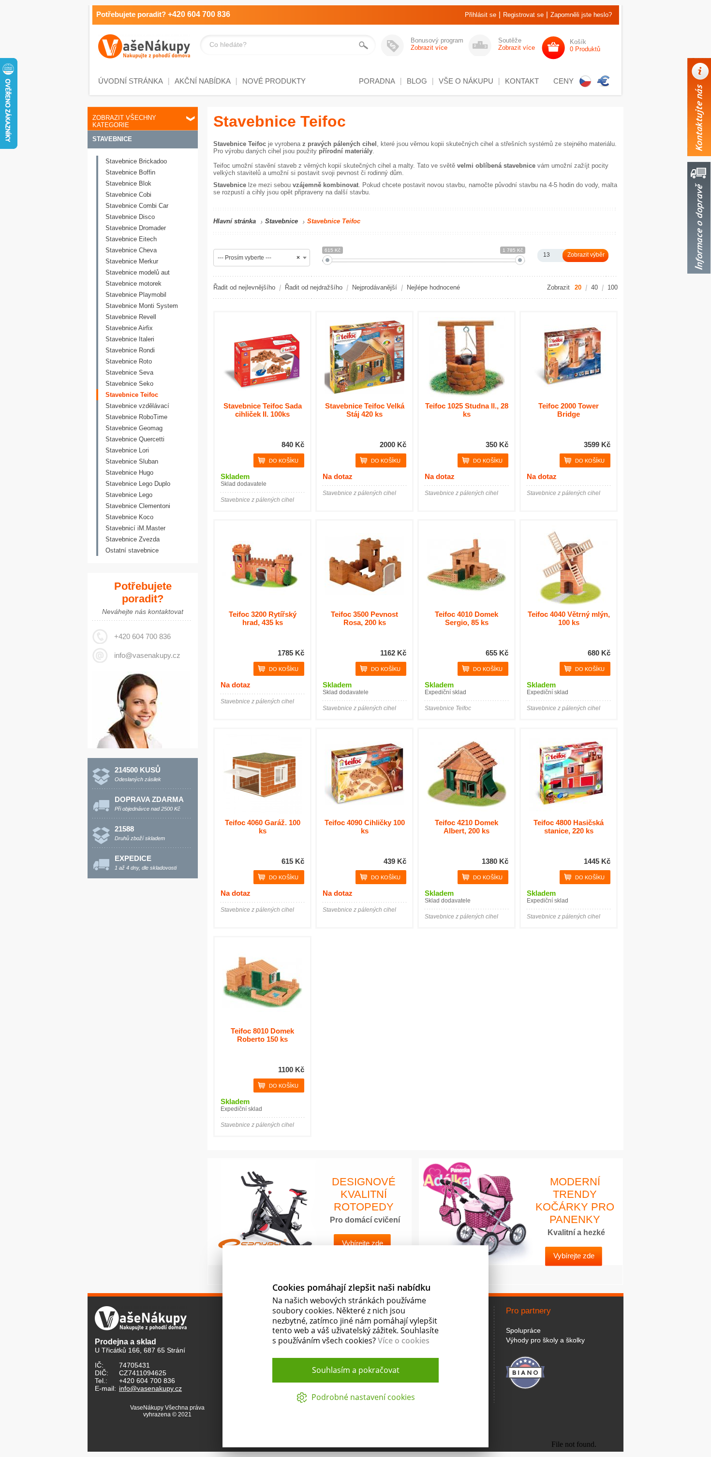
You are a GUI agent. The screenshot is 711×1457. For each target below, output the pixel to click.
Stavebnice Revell (130, 317)
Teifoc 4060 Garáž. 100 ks (262, 826)
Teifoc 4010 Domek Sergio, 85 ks (466, 618)
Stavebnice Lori (127, 450)
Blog (417, 81)
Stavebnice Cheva (131, 250)
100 (612, 287)
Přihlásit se (480, 14)
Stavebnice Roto (128, 361)
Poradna (377, 81)
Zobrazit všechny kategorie (124, 121)
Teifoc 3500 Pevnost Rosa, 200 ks (364, 618)
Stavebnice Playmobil (135, 294)
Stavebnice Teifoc (131, 394)
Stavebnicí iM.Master (135, 528)
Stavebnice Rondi (130, 350)
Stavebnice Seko (129, 383)
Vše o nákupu (466, 81)
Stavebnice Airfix (129, 328)
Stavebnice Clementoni (137, 506)
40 (594, 287)
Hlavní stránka (234, 221)
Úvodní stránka (130, 81)
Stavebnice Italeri (129, 339)
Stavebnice (112, 139)
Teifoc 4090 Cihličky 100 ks (365, 826)
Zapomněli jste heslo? (581, 14)
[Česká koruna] (585, 81)
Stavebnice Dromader (135, 228)
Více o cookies (404, 1340)
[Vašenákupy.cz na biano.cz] (525, 1371)
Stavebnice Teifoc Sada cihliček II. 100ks (262, 410)
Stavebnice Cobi (128, 194)
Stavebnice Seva (129, 372)
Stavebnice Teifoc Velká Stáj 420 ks (364, 410)
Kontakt (522, 81)
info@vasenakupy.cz (147, 655)
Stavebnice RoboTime (136, 417)
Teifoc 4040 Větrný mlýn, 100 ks (569, 618)
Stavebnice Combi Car (136, 205)
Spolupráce (523, 1330)
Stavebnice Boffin (130, 172)
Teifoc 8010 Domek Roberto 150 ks (262, 1035)
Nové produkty (274, 81)
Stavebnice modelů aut (137, 272)
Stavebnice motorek (133, 283)
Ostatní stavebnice (132, 550)
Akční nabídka (203, 81)
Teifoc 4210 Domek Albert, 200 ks (466, 826)
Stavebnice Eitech (131, 239)
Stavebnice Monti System (141, 305)
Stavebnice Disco (130, 216)
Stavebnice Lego (128, 494)
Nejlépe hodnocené (433, 287)
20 (578, 287)
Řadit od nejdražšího (313, 287)
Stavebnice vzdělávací (137, 405)
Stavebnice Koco (129, 517)
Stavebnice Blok (128, 183)
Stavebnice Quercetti (134, 439)
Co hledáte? (228, 44)
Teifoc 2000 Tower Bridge (568, 410)
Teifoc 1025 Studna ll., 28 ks (466, 410)
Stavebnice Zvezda (132, 539)
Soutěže (516, 44)
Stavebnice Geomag (134, 428)
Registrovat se (523, 14)
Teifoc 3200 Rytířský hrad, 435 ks (262, 618)
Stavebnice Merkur (131, 261)
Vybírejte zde (573, 1256)
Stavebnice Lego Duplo (137, 483)
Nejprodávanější (374, 287)
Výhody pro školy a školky (545, 1340)
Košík (585, 45)
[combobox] (261, 257)
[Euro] (603, 81)
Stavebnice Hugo (129, 472)
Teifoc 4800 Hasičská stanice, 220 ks (568, 826)
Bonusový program (437, 44)
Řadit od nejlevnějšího (244, 287)
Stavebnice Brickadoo (136, 161)
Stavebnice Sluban (131, 461)
